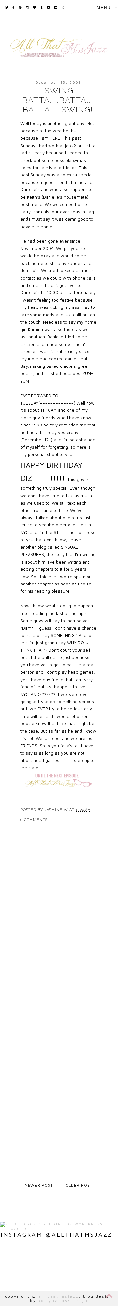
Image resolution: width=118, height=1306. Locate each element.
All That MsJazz (58, 1296)
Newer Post (39, 1185)
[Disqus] (58, 923)
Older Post (79, 1185)
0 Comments (34, 820)
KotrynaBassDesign (63, 1300)
